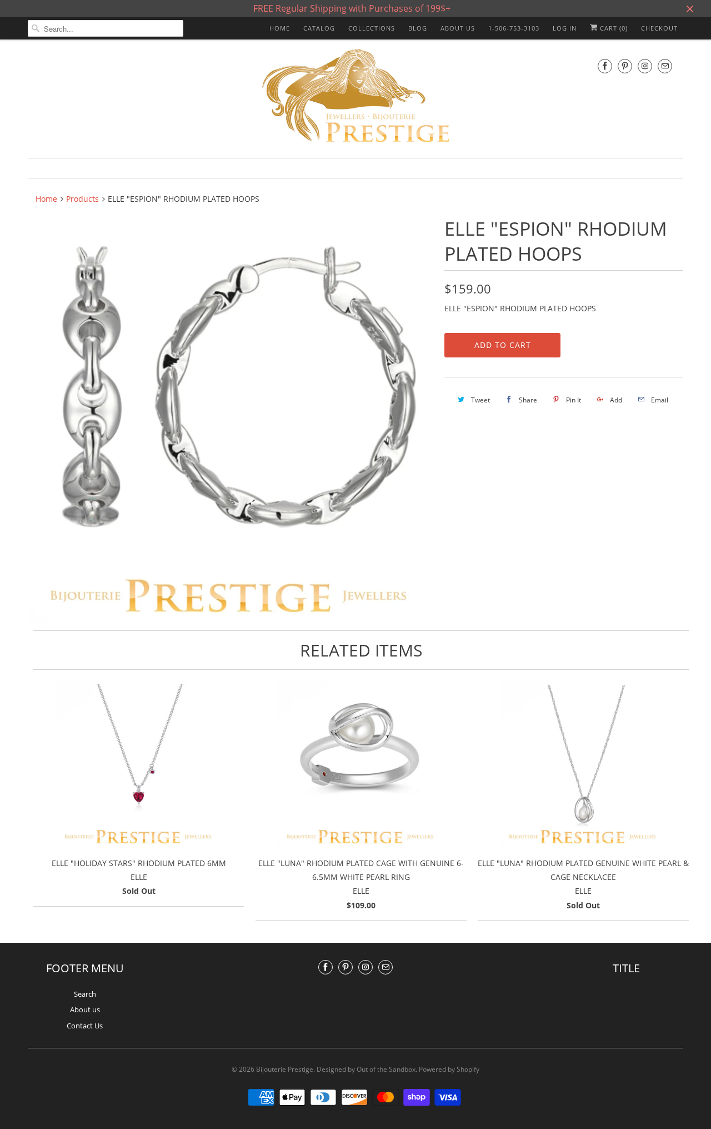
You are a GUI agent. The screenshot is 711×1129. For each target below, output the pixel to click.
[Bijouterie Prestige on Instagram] (645, 65)
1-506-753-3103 (513, 28)
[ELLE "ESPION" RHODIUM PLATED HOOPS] (230, 419)
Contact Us (85, 1026)
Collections (371, 28)
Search (85, 994)
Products (82, 198)
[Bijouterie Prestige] (355, 97)
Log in (565, 28)
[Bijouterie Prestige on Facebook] (605, 65)
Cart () (613, 28)
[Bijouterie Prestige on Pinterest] (625, 65)
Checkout (659, 28)
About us (457, 28)
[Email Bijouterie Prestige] (665, 65)
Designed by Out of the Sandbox (366, 1069)
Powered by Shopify (449, 1069)
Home (279, 28)
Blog (417, 28)
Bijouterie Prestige (284, 1069)
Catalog (319, 28)
